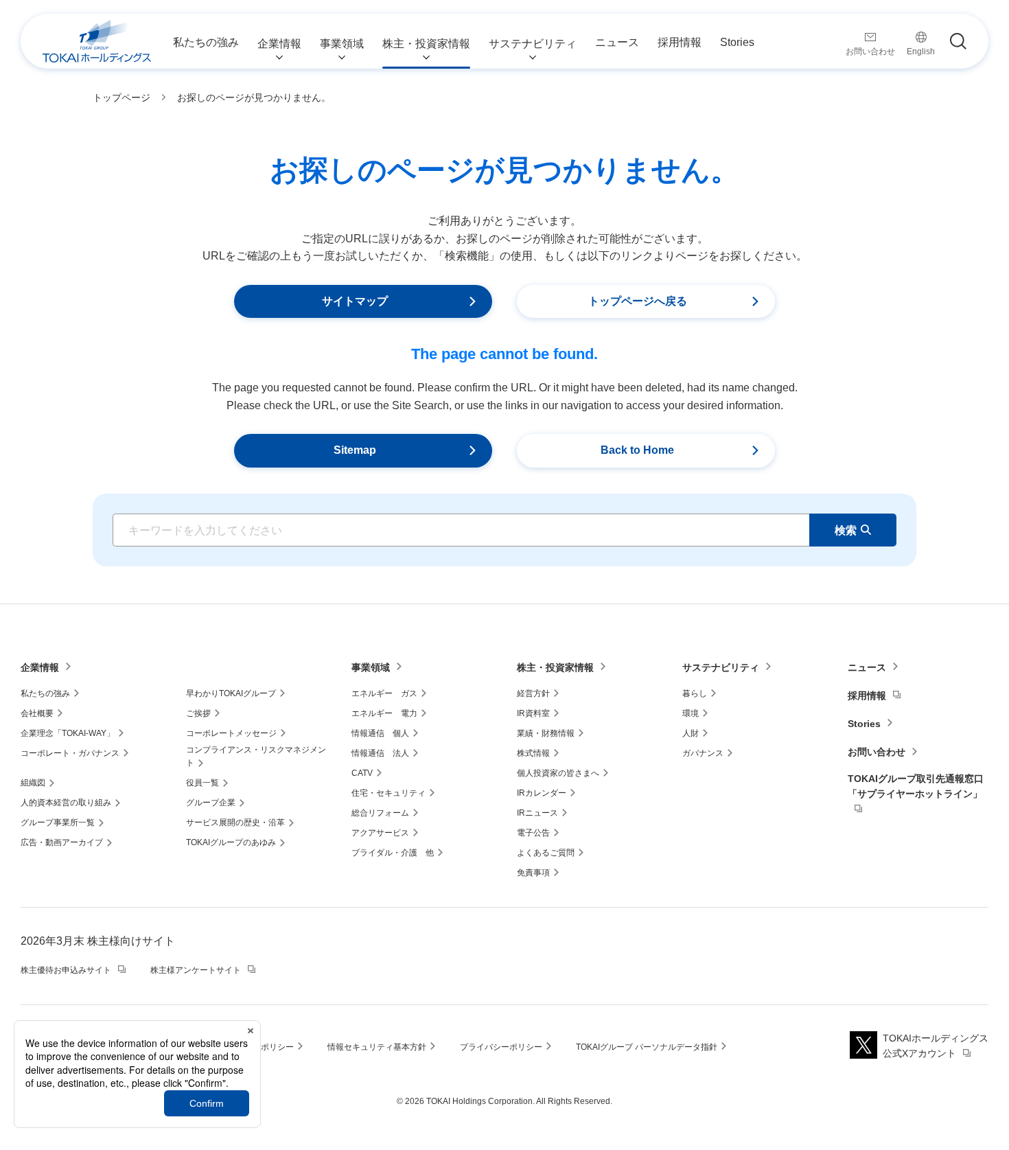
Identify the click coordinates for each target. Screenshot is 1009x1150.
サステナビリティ (720, 667)
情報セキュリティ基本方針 (376, 1047)
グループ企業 (210, 802)
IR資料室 (533, 713)
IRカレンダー (541, 793)
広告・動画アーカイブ (62, 842)
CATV (362, 773)
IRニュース (537, 813)
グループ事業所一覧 (58, 822)
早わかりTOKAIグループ (231, 693)
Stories (864, 723)
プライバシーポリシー (501, 1047)
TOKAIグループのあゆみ (231, 842)
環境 (690, 713)
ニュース (867, 667)
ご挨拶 (198, 713)
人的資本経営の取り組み (66, 802)
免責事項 (533, 872)
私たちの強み (45, 693)
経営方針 (533, 693)
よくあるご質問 (546, 853)
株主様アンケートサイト (195, 970)
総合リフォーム (380, 813)
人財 (690, 733)
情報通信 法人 (380, 753)
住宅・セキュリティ (388, 793)
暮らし (694, 693)
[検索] (958, 41)
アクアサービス (380, 833)
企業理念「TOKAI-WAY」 (68, 733)
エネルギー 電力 (384, 713)
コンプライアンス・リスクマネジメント (256, 756)
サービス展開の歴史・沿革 (235, 822)
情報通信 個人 (380, 733)
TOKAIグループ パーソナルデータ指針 (646, 1047)
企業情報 (40, 667)
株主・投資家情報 (555, 667)
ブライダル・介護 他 (392, 853)
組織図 (33, 782)
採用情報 (867, 695)
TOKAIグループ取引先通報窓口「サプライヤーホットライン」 (916, 786)
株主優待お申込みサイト (66, 970)
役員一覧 (202, 782)
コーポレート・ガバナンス (70, 753)
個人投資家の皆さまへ (558, 773)
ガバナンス (702, 753)
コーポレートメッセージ (231, 733)
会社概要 (37, 713)
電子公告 (533, 833)
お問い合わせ (876, 751)
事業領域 (370, 667)
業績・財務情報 (546, 733)
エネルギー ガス (384, 693)
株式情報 (533, 753)
